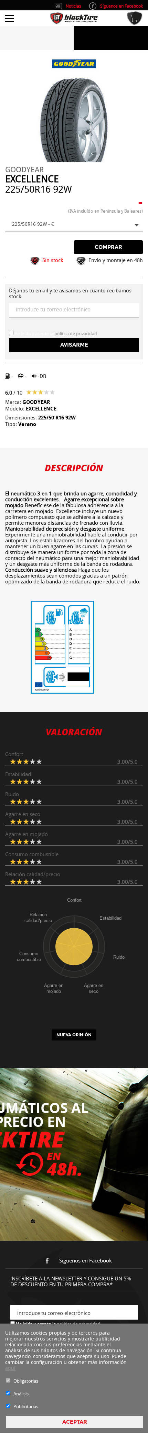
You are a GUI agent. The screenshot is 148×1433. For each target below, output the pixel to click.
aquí (10, 1368)
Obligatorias (25, 1381)
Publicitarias (25, 1406)
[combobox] (74, 224)
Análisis (21, 1394)
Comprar (108, 247)
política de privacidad (75, 333)
